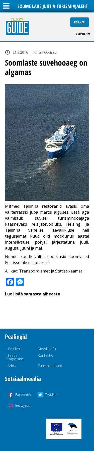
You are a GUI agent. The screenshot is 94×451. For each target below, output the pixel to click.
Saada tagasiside (16, 357)
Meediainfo (47, 348)
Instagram (23, 405)
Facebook (23, 394)
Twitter (51, 394)
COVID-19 (82, 34)
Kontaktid (45, 355)
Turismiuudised (50, 365)
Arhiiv (12, 365)
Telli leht (14, 348)
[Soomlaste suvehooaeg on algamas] (47, 142)
